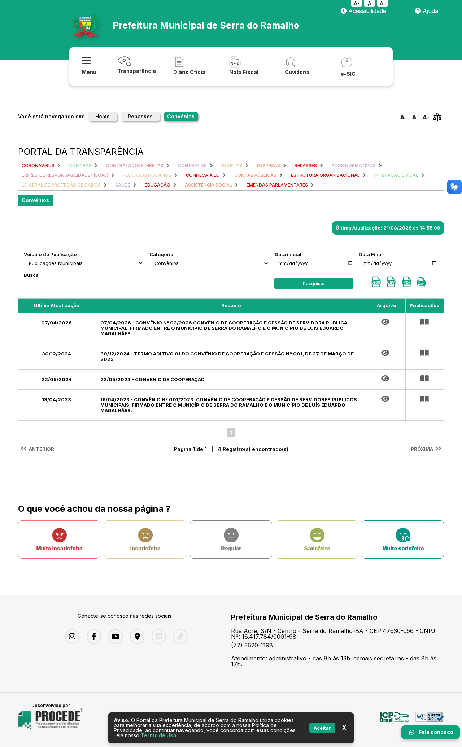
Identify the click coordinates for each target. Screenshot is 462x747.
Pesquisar (314, 283)
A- (356, 3)
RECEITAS (232, 165)
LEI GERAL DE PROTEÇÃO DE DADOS (61, 185)
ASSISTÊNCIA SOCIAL (208, 185)
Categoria (161, 254)
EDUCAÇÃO (157, 185)
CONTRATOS (192, 165)
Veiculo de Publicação (50, 254)
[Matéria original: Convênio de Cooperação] (386, 378)
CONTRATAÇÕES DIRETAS (135, 165)
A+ (383, 3)
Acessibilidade (366, 10)
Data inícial (288, 254)
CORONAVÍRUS (38, 165)
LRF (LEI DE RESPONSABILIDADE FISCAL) (65, 175)
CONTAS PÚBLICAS (255, 175)
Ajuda (429, 10)
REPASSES (306, 165)
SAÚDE (122, 185)
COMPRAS (80, 165)
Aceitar (322, 728)
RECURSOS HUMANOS (147, 175)
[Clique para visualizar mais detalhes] (424, 322)
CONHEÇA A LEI (203, 175)
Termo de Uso (158, 735)
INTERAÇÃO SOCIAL (396, 175)
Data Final (371, 254)
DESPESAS (268, 165)
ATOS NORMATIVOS (353, 165)
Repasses (140, 116)
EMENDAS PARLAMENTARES (277, 185)
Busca (31, 275)
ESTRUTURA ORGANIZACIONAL (325, 175)
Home (102, 116)
